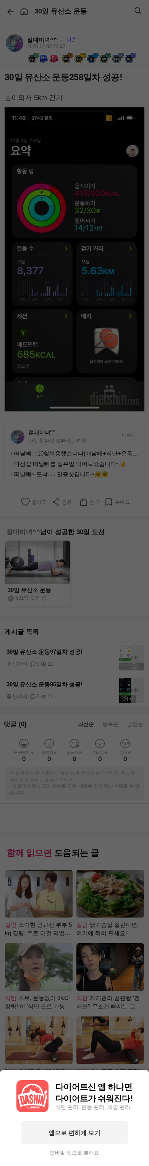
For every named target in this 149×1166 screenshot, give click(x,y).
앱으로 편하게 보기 (74, 1132)
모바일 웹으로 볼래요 (74, 1153)
